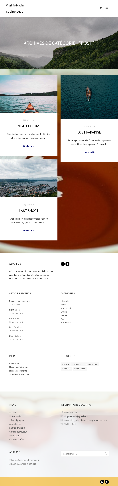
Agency (65, 364)
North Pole (14, 318)
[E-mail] (63, 264)
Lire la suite (29, 146)
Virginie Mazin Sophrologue (15, 8)
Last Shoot (28, 210)
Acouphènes (15, 424)
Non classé (66, 308)
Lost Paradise (89, 132)
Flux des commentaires (20, 370)
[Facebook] (67, 264)
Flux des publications (18, 367)
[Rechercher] (101, 8)
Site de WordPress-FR (19, 374)
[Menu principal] (107, 8)
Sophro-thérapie (17, 427)
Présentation (15, 416)
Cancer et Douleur (18, 431)
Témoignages (17, 420)
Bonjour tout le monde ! (20, 301)
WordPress (66, 322)
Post (63, 319)
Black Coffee (15, 335)
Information (91, 364)
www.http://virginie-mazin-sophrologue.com (85, 420)
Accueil (12, 412)
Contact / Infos (16, 439)
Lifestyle (65, 301)
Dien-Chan (14, 435)
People (64, 315)
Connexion (14, 363)
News (63, 304)
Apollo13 (77, 364)
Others (64, 311)
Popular (66, 369)
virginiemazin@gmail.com (76, 416)
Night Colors (29, 126)
